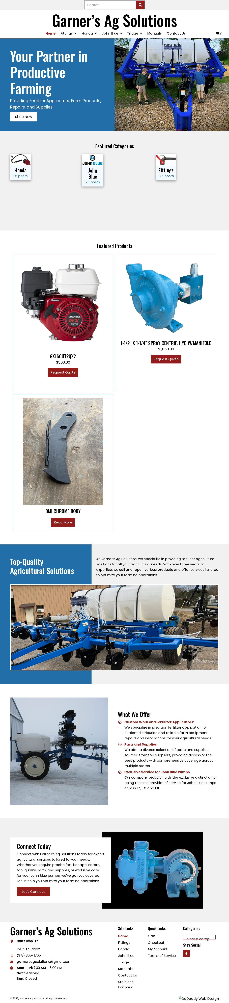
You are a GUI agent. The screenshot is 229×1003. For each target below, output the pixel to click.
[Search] (140, 5)
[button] (23, 116)
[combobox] (199, 937)
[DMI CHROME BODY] (63, 451)
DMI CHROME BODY (63, 511)
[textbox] (199, 939)
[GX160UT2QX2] (63, 303)
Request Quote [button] (63, 372)
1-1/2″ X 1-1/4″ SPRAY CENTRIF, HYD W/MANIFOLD (166, 342)
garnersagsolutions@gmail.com (44, 961)
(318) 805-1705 (29, 955)
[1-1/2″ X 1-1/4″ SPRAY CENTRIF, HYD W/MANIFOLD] (166, 297)
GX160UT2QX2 (63, 356)
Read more (63, 522)
